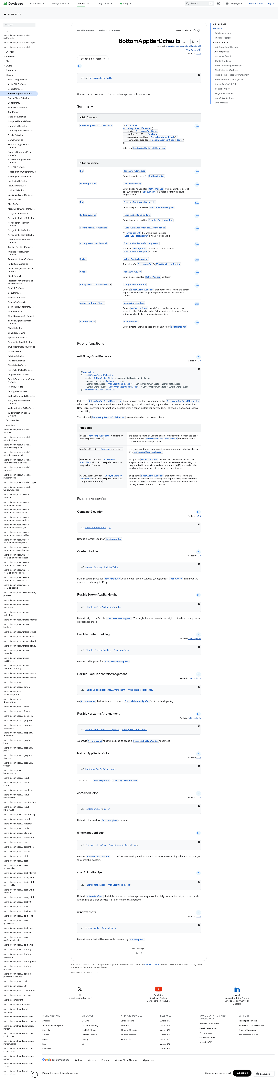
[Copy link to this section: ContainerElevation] (106, 512)
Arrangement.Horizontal (93, 227)
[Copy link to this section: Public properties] (110, 499)
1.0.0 (198, 53)
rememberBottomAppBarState (161, 438)
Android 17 (165, 1020)
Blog (125, 3)
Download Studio (207, 1037)
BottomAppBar (156, 176)
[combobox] (199, 3)
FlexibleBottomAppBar (162, 207)
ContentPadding (132, 183)
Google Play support (248, 1030)
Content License (151, 964)
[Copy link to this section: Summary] (96, 107)
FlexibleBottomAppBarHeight (140, 202)
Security (46, 1030)
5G (83, 1044)
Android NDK (206, 1042)
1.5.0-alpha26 (194, 638)
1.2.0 (199, 361)
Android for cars (128, 1034)
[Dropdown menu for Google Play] (113, 3)
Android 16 (165, 1025)
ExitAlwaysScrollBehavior (148, 452)
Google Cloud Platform (126, 1060)
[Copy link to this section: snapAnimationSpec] (107, 872)
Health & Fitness (89, 1030)
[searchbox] (19, 25)
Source (45, 1034)
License (55, 1073)
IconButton (149, 191)
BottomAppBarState (146, 131)
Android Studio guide (209, 1023)
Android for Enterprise (52, 1025)
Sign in (271, 3)
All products (148, 1060)
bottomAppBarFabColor (136, 259)
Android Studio (255, 3)
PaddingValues (88, 183)
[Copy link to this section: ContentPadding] (102, 551)
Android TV (126, 1039)
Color (83, 259)
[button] (19, 36)
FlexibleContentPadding (137, 215)
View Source (192, 50)
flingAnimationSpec (135, 284)
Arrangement (133, 233)
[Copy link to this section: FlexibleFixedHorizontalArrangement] (130, 674)
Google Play (103, 3)
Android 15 (165, 1030)
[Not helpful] (198, 30)
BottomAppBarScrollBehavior (96, 125)
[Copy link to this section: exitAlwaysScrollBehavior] (114, 356)
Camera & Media (89, 1034)
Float (171, 137)
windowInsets (131, 321)
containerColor (132, 271)
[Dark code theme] (199, 75)
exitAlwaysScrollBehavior (137, 128)
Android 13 (165, 1039)
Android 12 (165, 1044)
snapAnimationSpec (134, 303)
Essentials (35, 3)
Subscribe (242, 1073)
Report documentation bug (251, 1025)
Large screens (127, 1020)
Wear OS (125, 1025)
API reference (12, 14)
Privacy (85, 1039)
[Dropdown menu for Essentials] (45, 3)
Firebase (105, 1060)
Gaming (85, 1020)
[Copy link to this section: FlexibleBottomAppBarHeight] (120, 595)
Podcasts (46, 1048)
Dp (81, 170)
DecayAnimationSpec (163, 139)
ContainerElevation (135, 170)
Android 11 (165, 1048)
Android (46, 1020)
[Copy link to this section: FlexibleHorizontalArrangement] (122, 714)
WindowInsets (87, 321)
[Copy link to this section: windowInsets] (99, 912)
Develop (81, 3)
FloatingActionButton (168, 264)
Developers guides (208, 1028)
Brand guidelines (70, 1073)
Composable (131, 125)
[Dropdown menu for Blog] (132, 3)
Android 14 (165, 1034)
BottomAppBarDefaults (100, 78)
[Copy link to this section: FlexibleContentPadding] (112, 634)
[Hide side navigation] (35, 1075)
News (44, 1039)
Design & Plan (59, 3)
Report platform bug (248, 1020)
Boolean (152, 134)
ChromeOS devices (130, 1030)
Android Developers (85, 30)
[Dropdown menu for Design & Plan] (69, 3)
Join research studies (248, 1034)
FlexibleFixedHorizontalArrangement (144, 227)
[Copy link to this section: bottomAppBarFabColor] (113, 753)
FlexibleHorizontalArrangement (141, 243)
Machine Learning (90, 1025)
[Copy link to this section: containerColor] (101, 793)
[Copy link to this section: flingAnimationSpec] (106, 833)
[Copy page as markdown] (193, 41)
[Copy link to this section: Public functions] (108, 344)
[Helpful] (194, 30)
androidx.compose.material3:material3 (183, 46)
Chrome (92, 1060)
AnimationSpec (159, 137)
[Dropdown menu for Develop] (89, 3)
